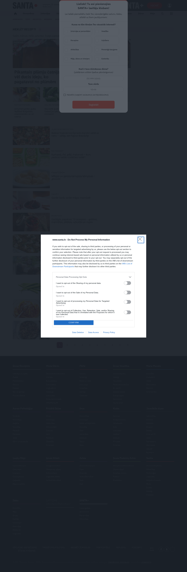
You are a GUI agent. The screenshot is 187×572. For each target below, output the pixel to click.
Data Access (93, 332)
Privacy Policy (109, 332)
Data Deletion (78, 332)
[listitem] (93, 277)
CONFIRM (74, 323)
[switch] (127, 283)
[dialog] (93, 286)
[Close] (140, 240)
